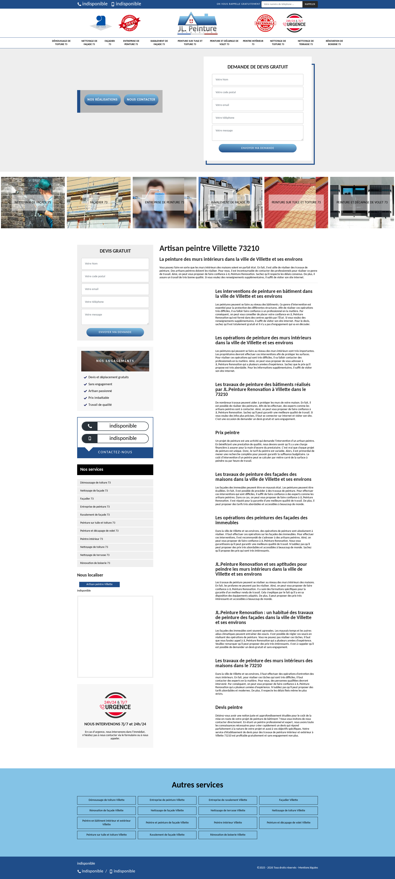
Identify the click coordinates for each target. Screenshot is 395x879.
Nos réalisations (102, 99)
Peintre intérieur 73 (253, 43)
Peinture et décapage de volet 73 (224, 43)
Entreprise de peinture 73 (131, 43)
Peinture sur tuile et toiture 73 (190, 43)
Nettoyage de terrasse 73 (306, 43)
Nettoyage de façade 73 (89, 43)
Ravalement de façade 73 (159, 43)
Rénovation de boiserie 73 (334, 43)
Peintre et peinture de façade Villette (167, 822)
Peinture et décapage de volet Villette (288, 822)
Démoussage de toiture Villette (106, 800)
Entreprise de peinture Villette (167, 800)
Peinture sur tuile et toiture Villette (106, 834)
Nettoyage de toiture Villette (288, 810)
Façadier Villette (288, 800)
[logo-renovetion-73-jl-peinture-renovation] (197, 23)
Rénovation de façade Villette (106, 810)
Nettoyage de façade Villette (167, 810)
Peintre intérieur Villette (228, 822)
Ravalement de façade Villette (167, 834)
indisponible (95, 4)
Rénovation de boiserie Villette (227, 834)
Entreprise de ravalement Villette (228, 800)
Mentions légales (308, 867)
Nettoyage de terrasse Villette (228, 810)
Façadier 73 (110, 43)
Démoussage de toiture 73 (61, 43)
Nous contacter (141, 99)
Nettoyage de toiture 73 (278, 43)
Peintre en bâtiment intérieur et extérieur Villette (106, 822)
